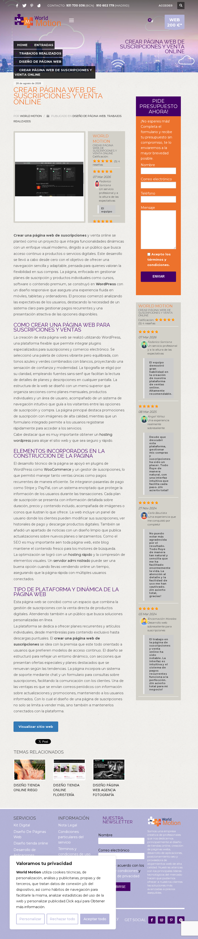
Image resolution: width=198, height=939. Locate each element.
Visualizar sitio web (36, 726)
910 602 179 (105, 5)
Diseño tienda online (31, 843)
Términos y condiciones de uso (74, 851)
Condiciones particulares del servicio (71, 837)
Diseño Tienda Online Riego (27, 787)
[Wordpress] (161, 920)
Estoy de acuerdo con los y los (121, 870)
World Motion (31, 116)
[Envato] (38, 5)
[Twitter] (24, 5)
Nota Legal (67, 825)
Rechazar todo (62, 919)
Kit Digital (22, 825)
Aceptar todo (95, 919)
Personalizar (30, 919)
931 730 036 (75, 5)
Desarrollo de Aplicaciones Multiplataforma (27, 855)
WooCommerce (57, 469)
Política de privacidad (121, 876)
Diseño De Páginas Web (30, 834)
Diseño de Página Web (89, 116)
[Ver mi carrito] (151, 21)
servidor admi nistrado (71, 560)
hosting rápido (80, 554)
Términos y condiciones (118, 871)
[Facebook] (17, 5)
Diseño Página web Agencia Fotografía (106, 790)
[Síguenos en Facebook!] (152, 920)
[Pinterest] (31, 5)
